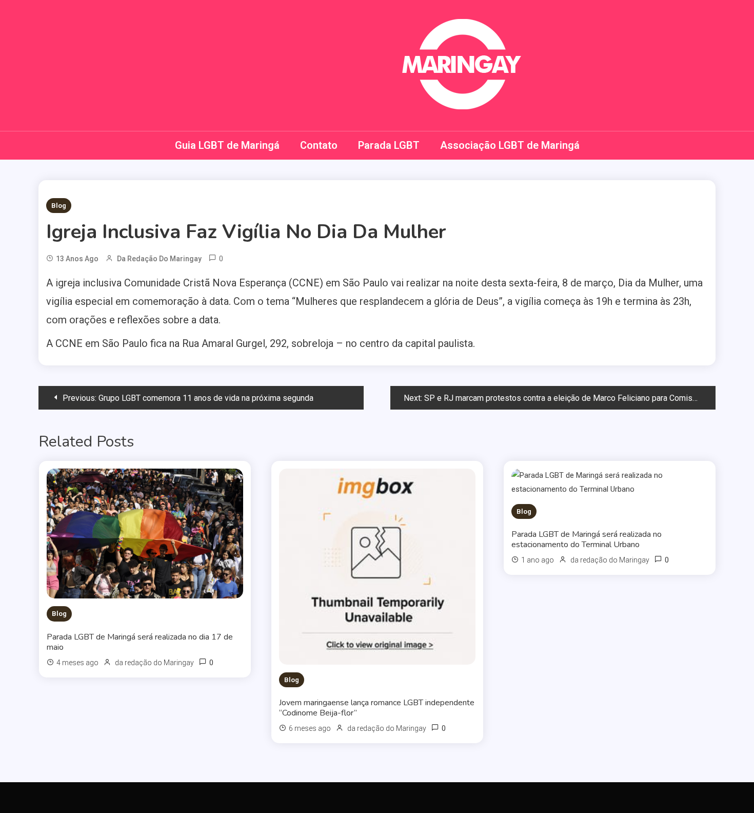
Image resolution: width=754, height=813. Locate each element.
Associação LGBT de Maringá (510, 145)
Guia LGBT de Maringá (227, 145)
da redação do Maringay (159, 259)
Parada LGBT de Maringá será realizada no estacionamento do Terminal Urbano (586, 539)
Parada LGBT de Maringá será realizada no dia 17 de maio (140, 642)
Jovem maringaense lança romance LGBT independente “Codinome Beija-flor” (376, 708)
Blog (58, 205)
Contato (319, 145)
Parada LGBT (389, 145)
